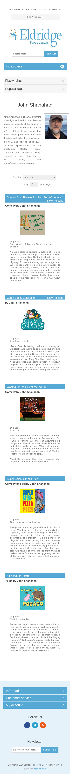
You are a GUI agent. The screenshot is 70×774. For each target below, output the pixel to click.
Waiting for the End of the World (25, 387)
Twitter (35, 725)
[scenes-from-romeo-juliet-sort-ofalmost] (32, 234)
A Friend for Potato (17, 575)
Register (31, 9)
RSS (43, 725)
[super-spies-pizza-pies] (32, 512)
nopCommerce (41, 769)
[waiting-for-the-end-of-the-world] (32, 420)
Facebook (27, 725)
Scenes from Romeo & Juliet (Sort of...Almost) (34, 197)
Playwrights (16, 9)
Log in (42, 9)
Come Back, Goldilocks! (34, 297)
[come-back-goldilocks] (32, 331)
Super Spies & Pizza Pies (21, 478)
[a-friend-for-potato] (32, 609)
